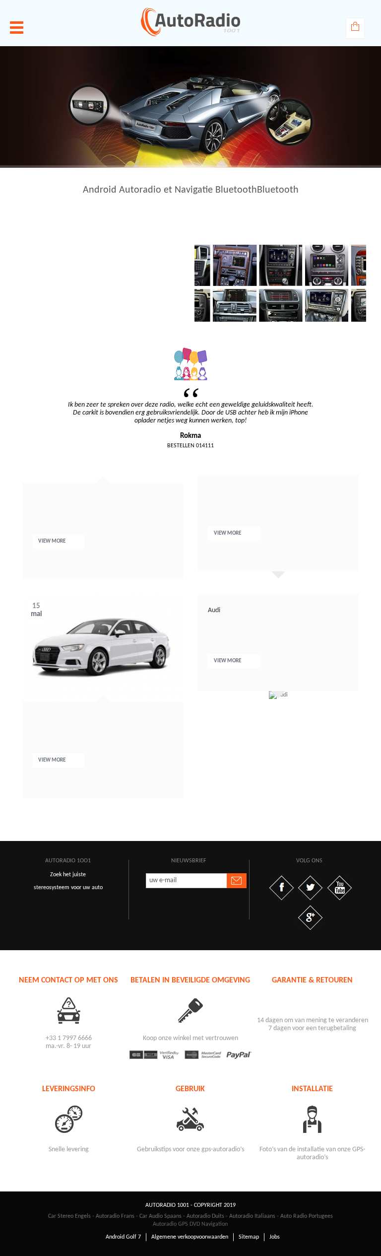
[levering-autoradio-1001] (68, 1119)
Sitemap (249, 1237)
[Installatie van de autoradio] (313, 1119)
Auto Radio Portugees (306, 1216)
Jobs (274, 1237)
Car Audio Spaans (160, 1216)
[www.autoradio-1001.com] (190, 22)
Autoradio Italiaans (252, 1216)
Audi (214, 610)
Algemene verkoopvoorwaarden (189, 1237)
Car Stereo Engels (69, 1216)
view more (52, 541)
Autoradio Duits (205, 1216)
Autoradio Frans (115, 1216)
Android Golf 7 (123, 1237)
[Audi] (278, 695)
